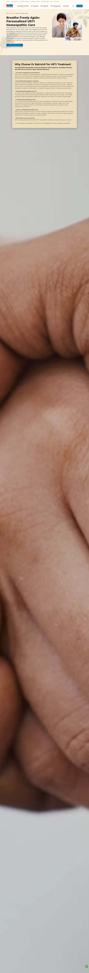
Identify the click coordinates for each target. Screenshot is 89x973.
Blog (51, 1)
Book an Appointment (14, 45)
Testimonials (66, 5)
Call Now (79, 6)
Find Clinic (56, 1)
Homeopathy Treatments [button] (23, 5)
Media (8, 1)
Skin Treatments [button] (44, 5)
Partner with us (15, 1)
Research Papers (45, 1)
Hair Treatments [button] (35, 5)
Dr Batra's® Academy (35, 1)
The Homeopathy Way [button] (55, 5)
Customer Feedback (24, 1)
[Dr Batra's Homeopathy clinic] (9, 6)
